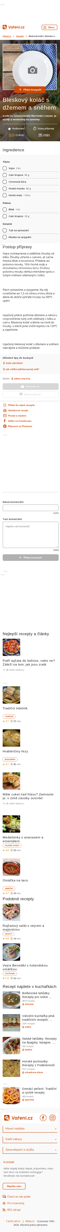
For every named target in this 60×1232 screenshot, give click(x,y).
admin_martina (22, 378)
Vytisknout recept (18, 410)
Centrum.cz (13, 1221)
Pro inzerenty (15, 1203)
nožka (28, 1027)
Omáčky (9, 888)
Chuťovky (10, 973)
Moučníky (10, 759)
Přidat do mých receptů (18, 405)
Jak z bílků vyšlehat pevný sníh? (22, 369)
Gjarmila (29, 1099)
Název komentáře (13, 502)
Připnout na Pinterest (20, 426)
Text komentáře (12, 519)
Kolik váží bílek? (14, 363)
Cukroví (9, 716)
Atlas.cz (30, 1221)
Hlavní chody (12, 845)
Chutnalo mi (32, 386)
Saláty (8, 934)
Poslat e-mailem (17, 415)
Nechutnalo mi (32, 394)
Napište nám (14, 1186)
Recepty (20, 36)
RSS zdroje (13, 1210)
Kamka (28, 1049)
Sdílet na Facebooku (20, 421)
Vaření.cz (7, 36)
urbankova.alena (34, 1072)
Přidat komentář (33, 557)
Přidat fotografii (32, 89)
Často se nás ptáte (18, 1196)
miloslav (29, 1004)
